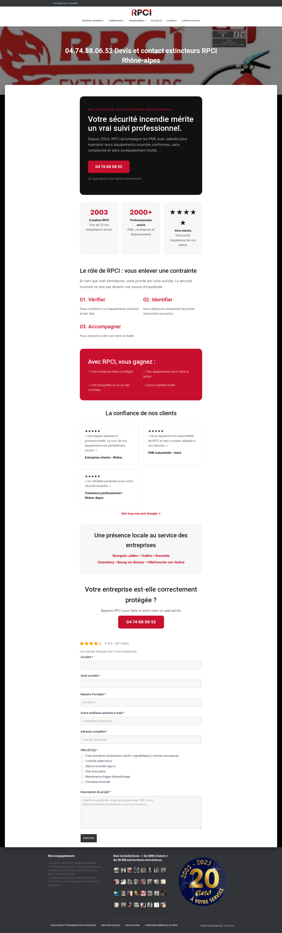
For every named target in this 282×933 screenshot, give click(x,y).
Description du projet (96, 792)
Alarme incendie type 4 (100, 766)
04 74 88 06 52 (108, 166)
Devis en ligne (132, 925)
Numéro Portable (93, 694)
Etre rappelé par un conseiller (65, 3)
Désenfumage (136, 21)
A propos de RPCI (191, 21)
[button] (103, 21)
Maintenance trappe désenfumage (108, 776)
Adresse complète (94, 731)
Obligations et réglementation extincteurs (73, 925)
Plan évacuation (96, 771)
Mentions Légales (111, 925)
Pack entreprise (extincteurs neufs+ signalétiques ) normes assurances (132, 755)
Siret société (90, 675)
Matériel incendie (92, 21)
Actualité (156, 21)
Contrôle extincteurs (99, 761)
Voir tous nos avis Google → (141, 513)
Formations (116, 21)
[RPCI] (141, 12)
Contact (172, 21)
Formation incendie (98, 782)
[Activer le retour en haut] (275, 926)
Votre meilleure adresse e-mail (102, 713)
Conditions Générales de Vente (161, 925)
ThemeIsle (228, 925)
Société (87, 657)
